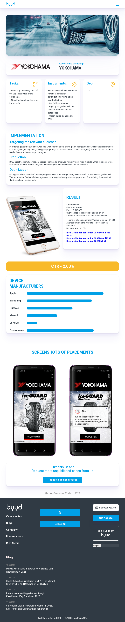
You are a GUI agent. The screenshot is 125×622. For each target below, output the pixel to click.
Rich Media (12, 543)
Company (12, 529)
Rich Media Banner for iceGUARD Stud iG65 (88, 238)
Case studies (14, 516)
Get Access (105, 517)
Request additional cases (62, 479)
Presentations (14, 536)
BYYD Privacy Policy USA (76, 618)
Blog (9, 523)
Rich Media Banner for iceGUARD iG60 (86, 241)
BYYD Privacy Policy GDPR (50, 618)
